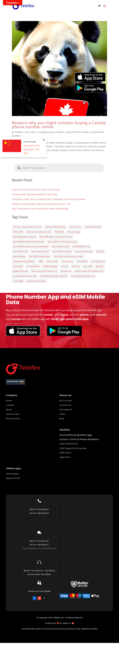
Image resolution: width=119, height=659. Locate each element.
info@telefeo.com (48, 548)
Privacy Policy (13, 418)
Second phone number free (83, 276)
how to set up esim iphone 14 (44, 271)
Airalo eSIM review (93, 227)
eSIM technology (50, 266)
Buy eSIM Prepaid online (39, 256)
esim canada (52, 261)
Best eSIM (59, 231)
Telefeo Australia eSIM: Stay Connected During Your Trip (41, 203)
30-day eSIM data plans (55, 227)
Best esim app (74, 231)
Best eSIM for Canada (62, 251)
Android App (12, 473)
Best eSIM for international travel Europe (30, 246)
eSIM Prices (65, 452)
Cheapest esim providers (24, 261)
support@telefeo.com (31, 548)
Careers (10, 405)
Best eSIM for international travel (62, 241)
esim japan (18, 266)
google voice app (20, 271)
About (9, 409)
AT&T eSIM (18, 231)
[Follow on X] (44, 598)
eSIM (41, 261)
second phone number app (24, 276)
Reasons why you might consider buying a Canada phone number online (59, 124)
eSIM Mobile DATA (69, 443)
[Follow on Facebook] (34, 598)
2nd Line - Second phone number (27, 227)
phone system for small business (89, 271)
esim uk (64, 266)
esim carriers (67, 261)
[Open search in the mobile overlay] (59, 168)
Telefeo (19, 132)
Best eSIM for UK (20, 251)
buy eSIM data (19, 256)
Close (43, 140)
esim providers (32, 266)
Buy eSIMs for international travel (68, 256)
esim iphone (82, 261)
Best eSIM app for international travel (56, 236)
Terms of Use (12, 414)
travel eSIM (18, 281)
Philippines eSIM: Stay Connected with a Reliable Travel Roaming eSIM (48, 199)
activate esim (75, 227)
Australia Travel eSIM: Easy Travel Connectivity (36, 189)
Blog (62, 418)
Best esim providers (40, 251)
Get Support (66, 409)
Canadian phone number (51, 132)
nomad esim (66, 271)
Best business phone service (39, 231)
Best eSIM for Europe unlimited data (28, 241)
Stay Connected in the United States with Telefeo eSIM (40, 208)
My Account (66, 400)
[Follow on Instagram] (39, 598)
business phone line (83, 251)
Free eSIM (88, 266)
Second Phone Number (77, 132)
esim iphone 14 (98, 261)
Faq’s (62, 414)
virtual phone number (36, 281)
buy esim (100, 251)
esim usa (76, 266)
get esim (100, 266)
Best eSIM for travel (60, 246)
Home (9, 400)
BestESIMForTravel (81, 246)
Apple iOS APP (13, 478)
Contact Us (65, 405)
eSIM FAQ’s (65, 457)
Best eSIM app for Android (24, 236)
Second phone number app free (53, 276)
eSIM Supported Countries (73, 448)
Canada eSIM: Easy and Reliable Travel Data (34, 194)
